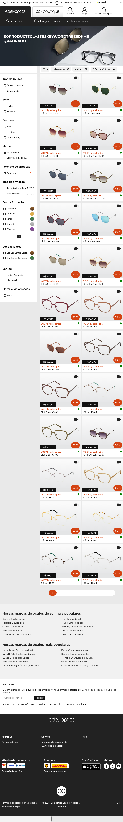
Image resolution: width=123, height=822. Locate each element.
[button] (15, 11)
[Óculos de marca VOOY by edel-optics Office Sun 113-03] (60, 175)
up (118, 802)
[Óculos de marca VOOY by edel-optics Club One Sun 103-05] (60, 217)
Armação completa (16, 188)
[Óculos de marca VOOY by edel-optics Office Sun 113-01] (60, 132)
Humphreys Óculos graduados (18, 650)
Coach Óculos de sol (72, 634)
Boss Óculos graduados (15, 661)
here (83, 704)
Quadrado (11, 173)
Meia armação (14, 193)
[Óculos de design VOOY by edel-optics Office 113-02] (60, 516)
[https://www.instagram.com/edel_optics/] (112, 766)
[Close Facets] (18, 69)
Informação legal (11, 806)
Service (45, 736)
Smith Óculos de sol (72, 630)
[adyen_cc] (4, 765)
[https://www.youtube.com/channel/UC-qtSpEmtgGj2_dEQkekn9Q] (118, 766)
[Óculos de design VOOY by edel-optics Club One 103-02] (60, 388)
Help (84, 736)
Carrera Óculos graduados (75, 654)
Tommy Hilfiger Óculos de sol (78, 626)
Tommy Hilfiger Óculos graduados (20, 665)
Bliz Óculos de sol (71, 619)
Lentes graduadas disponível (15, 278)
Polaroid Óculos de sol (14, 623)
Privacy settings (10, 742)
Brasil (103, 2)
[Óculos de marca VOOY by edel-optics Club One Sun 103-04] (60, 346)
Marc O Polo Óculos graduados (18, 654)
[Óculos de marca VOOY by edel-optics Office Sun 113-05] (60, 260)
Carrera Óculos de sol (13, 619)
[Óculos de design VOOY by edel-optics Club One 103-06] (60, 431)
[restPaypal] (20, 765)
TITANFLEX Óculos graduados (77, 658)
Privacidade (30, 802)
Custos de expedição (52, 745)
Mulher (10, 106)
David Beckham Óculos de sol (18, 634)
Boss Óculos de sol (12, 630)
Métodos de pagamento (54, 742)
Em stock (11, 132)
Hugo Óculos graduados (74, 661)
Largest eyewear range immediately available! (31, 2)
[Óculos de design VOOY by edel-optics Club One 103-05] (60, 303)
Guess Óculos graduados (15, 658)
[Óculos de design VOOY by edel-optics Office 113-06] (60, 559)
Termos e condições (12, 802)
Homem (11, 111)
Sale (9, 126)
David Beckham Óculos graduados (80, 665)
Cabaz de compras (103, 14)
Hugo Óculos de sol (72, 623)
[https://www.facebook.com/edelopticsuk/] (106, 766)
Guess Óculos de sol (13, 626)
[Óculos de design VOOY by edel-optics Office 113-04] (60, 474)
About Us (7, 736)
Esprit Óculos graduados (74, 650)
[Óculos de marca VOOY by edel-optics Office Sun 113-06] (60, 89)
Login (84, 14)
